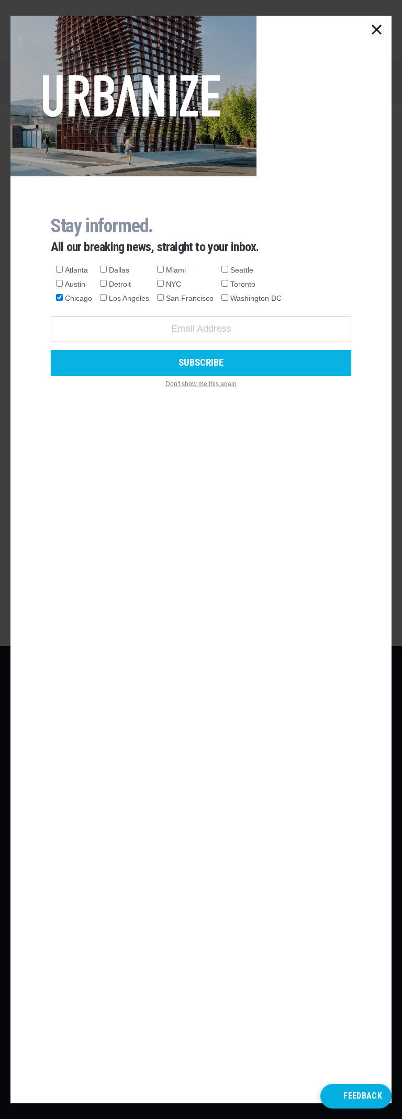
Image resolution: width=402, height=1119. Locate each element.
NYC (173, 284)
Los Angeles (129, 298)
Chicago (78, 298)
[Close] (377, 30)
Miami (176, 270)
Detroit (120, 284)
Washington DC (256, 298)
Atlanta (76, 270)
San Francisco (190, 298)
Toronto (242, 284)
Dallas (119, 270)
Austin (75, 284)
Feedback (362, 1096)
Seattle (241, 270)
